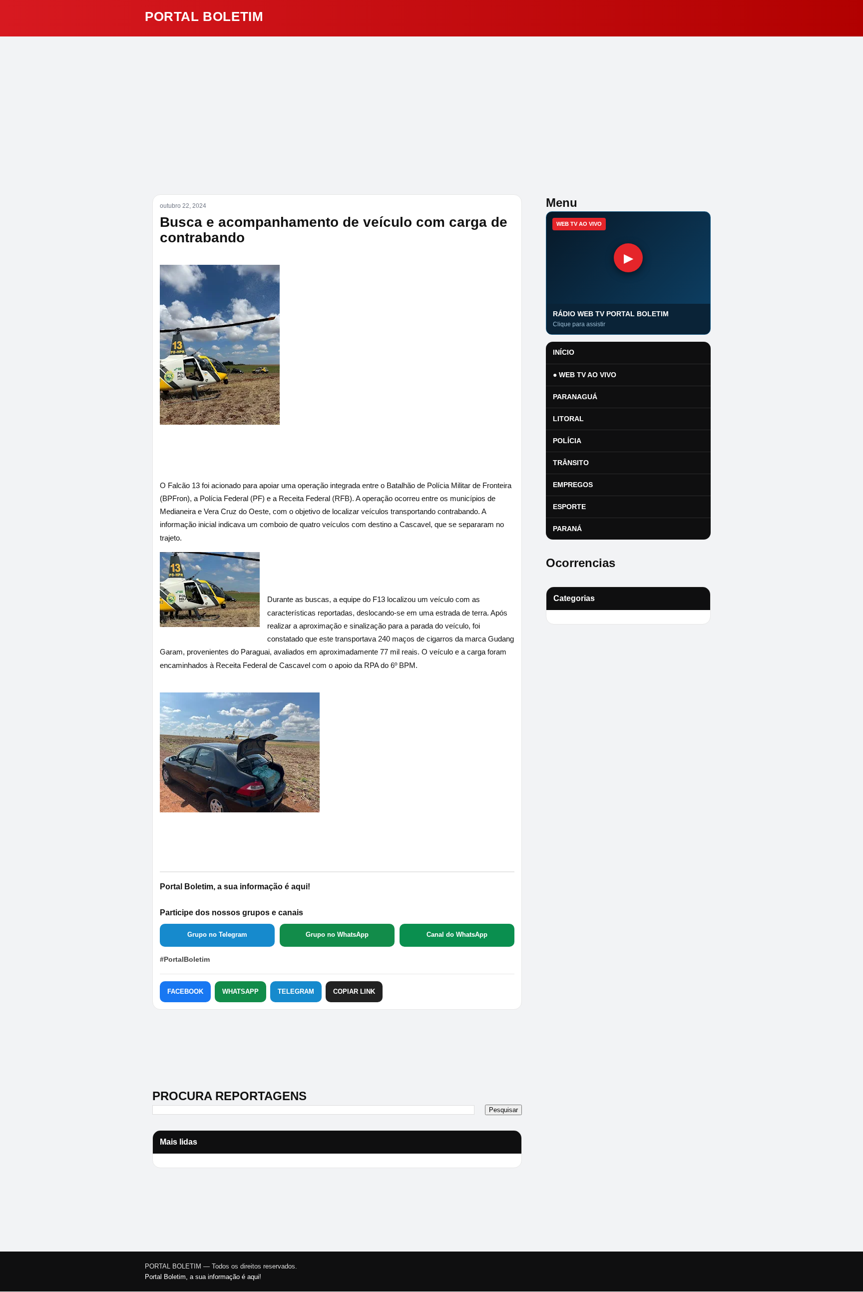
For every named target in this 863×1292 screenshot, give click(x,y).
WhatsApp (240, 991)
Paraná (567, 529)
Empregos (573, 485)
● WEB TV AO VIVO (584, 375)
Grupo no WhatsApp (337, 934)
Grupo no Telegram (217, 934)
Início (563, 352)
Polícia (567, 441)
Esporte (569, 507)
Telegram (296, 991)
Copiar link (354, 991)
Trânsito (571, 463)
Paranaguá (575, 397)
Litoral (568, 419)
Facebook (185, 991)
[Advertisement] (431, 111)
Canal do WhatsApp (457, 934)
